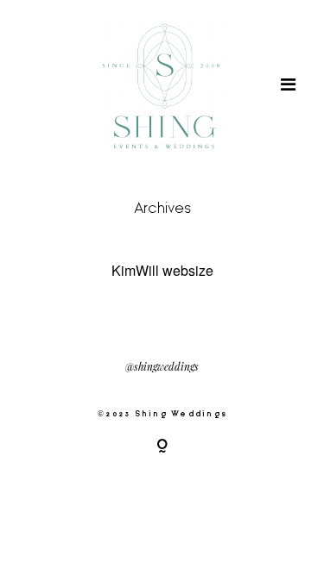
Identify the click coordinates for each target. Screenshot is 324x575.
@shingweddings (162, 367)
